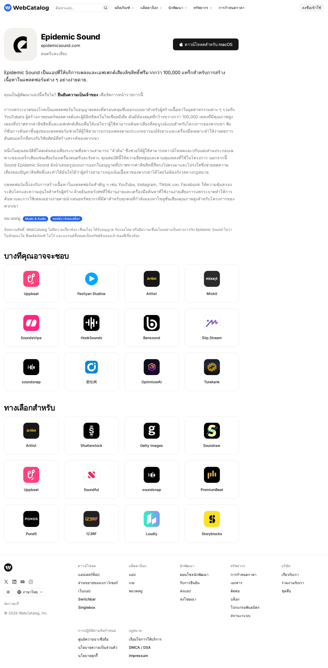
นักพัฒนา (175, 7)
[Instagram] (31, 582)
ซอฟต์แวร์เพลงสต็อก (66, 219)
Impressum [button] (138, 655)
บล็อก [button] (235, 599)
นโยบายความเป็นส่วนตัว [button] (97, 647)
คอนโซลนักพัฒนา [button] (194, 574)
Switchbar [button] (87, 599)
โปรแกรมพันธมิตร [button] (245, 607)
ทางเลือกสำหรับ (29, 407)
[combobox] (30, 592)
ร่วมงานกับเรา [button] (293, 583)
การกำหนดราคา (231, 7)
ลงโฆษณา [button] (188, 599)
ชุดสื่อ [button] (286, 591)
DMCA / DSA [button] (140, 647)
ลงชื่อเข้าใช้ (311, 7)
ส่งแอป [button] (185, 591)
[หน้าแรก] (26, 8)
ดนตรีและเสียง (54, 53)
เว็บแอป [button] (84, 591)
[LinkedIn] (14, 582)
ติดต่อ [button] (235, 591)
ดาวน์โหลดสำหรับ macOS (208, 44)
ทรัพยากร (200, 7)
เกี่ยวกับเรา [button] (290, 574)
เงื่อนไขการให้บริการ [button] (145, 639)
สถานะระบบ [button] (240, 615)
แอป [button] (132, 574)
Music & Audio (35, 219)
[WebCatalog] (8, 567)
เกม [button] (132, 583)
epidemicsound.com (60, 45)
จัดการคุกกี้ (11, 604)
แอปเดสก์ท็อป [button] (88, 574)
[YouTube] (22, 582)
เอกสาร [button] (236, 583)
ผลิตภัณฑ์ (122, 7)
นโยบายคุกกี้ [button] (88, 655)
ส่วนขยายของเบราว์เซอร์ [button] (98, 583)
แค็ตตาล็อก (149, 7)
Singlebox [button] (86, 607)
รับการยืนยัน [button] (190, 583)
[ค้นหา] (105, 8)
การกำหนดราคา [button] (244, 574)
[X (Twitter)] (6, 582)
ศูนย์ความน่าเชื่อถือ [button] (93, 639)
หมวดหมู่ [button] (135, 591)
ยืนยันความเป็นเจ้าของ (78, 94)
